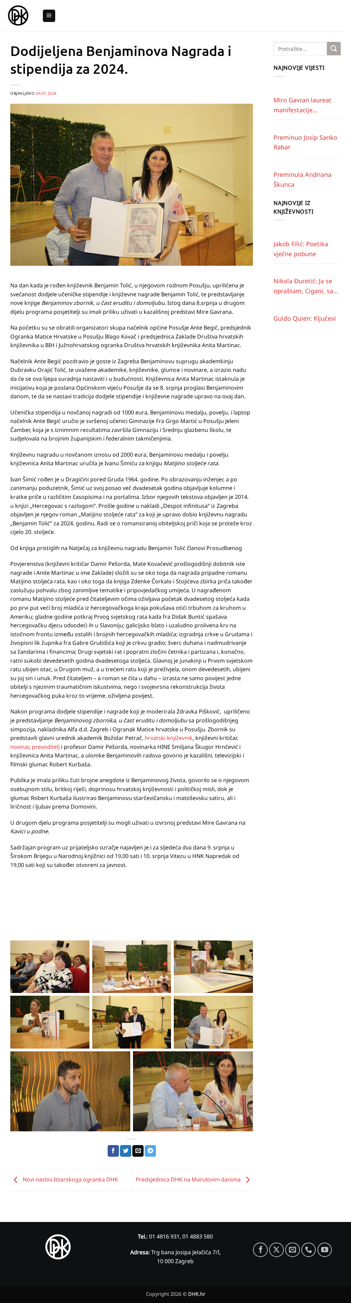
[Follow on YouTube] (324, 1250)
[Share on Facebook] (113, 1151)
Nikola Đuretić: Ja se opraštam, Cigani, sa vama (303, 286)
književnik (180, 738)
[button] (49, 16)
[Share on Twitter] (125, 1151)
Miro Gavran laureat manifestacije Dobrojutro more (302, 105)
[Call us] (308, 1250)
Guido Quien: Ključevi (305, 318)
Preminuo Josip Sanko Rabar (305, 142)
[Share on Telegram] (150, 1151)
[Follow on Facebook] (260, 1250)
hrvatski (155, 738)
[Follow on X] (276, 1250)
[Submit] (334, 48)
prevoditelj (46, 747)
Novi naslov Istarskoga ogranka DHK (69, 1180)
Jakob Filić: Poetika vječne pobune (301, 249)
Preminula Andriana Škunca (302, 179)
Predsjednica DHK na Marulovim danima (189, 1180)
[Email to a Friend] (138, 1151)
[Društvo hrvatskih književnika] (18, 16)
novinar (19, 747)
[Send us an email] (292, 1250)
